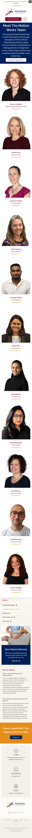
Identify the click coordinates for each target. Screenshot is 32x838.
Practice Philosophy (9, 605)
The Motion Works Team (10, 609)
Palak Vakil (16, 346)
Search (25, 19)
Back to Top (16, 821)
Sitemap (26, 820)
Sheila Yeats (16, 152)
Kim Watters (16, 491)
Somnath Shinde (16, 297)
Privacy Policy (7, 820)
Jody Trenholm (16, 249)
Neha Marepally (16, 443)
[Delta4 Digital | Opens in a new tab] (16, 813)
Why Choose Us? (8, 617)
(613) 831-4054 (16, 5)
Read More (15, 109)
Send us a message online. (16, 793)
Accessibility (15, 820)
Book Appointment (13, 19)
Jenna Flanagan (16, 588)
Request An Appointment (15, 60)
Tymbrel (19, 831)
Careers (5, 613)
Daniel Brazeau (16, 539)
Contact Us (16, 737)
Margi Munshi (16, 394)
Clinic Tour (6, 621)
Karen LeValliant (16, 104)
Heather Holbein (16, 201)
